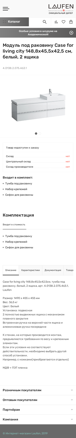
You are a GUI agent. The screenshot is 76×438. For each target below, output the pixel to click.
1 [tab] (36, 133)
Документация (53, 270)
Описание (10, 270)
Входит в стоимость (14, 224)
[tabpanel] (38, 106)
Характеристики (30, 270)
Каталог (14, 21)
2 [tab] (40, 133)
